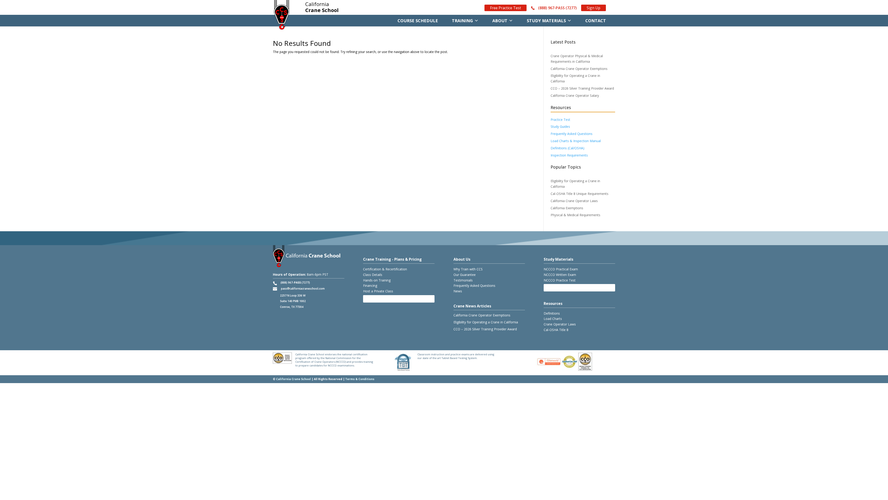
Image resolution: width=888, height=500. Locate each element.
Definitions (552, 313)
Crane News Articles (472, 306)
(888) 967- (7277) (295, 282)
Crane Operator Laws (560, 324)
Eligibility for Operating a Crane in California (485, 322)
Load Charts (553, 318)
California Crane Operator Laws (574, 201)
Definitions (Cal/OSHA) (567, 148)
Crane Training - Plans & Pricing (392, 259)
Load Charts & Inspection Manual (576, 141)
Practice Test (560, 119)
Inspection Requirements (569, 155)
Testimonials (463, 280)
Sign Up (593, 7)
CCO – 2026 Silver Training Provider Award (582, 88)
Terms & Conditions (359, 379)
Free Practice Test (505, 7)
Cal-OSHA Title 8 (556, 330)
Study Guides (560, 126)
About (499, 20)
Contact (595, 20)
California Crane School (293, 379)
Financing (370, 285)
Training (462, 20)
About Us (461, 259)
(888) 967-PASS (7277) (557, 8)
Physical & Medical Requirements (575, 215)
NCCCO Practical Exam (561, 269)
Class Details (372, 274)
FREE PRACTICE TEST (562, 287)
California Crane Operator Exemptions (579, 68)
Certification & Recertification (385, 269)
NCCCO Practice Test (560, 280)
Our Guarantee (464, 274)
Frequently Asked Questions (571, 133)
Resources (553, 303)
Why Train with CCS (468, 269)
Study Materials (546, 20)
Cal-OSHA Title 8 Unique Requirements (579, 193)
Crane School (322, 7)
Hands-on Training (377, 280)
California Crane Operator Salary (575, 95)
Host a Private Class (378, 291)
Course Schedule (418, 20)
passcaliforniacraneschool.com (303, 289)
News (457, 291)
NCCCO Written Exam (560, 274)
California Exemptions (567, 208)
